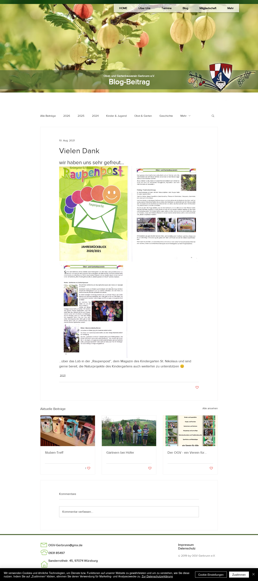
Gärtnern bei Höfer (120, 452)
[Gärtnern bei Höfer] (129, 430)
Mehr (183, 115)
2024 (95, 115)
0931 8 (53, 553)
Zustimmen (239, 574)
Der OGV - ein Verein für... (187, 452)
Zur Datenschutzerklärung (157, 576)
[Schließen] (253, 574)
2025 (81, 115)
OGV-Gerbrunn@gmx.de (65, 545)
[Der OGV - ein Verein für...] (190, 430)
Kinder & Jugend (116, 115)
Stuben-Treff (54, 452)
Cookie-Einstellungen (211, 574)
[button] (144, 8)
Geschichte (166, 115)
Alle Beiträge (48, 115)
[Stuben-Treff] (67, 430)
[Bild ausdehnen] (94, 213)
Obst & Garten (143, 115)
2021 (63, 375)
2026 (66, 115)
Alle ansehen (210, 408)
